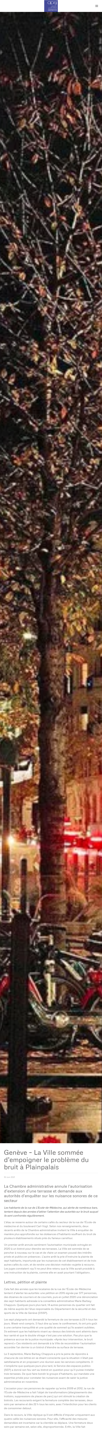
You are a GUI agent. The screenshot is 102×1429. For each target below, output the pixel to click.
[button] (96, 6)
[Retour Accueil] (51, 6)
